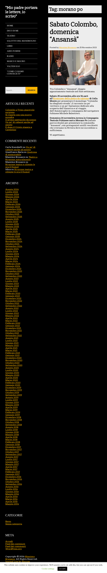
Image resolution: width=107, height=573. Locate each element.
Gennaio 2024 (12, 266)
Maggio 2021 (12, 345)
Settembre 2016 (13, 484)
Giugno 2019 (12, 402)
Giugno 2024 (12, 254)
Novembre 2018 (13, 420)
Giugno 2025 (12, 224)
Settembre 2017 (13, 454)
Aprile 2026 (11, 199)
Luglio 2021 (11, 340)
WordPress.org (13, 549)
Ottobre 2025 (12, 214)
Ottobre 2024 (12, 244)
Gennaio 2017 (12, 474)
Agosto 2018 (11, 427)
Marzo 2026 (11, 202)
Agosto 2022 (12, 308)
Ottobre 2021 (12, 333)
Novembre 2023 (13, 271)
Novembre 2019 (13, 390)
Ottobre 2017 (12, 452)
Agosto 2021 (11, 338)
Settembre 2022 (13, 306)
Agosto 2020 (12, 367)
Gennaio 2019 (12, 415)
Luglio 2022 (11, 311)
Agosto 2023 (12, 278)
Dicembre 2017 (13, 447)
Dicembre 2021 (13, 328)
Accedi (9, 541)
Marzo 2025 (11, 231)
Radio (10, 56)
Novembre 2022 (13, 301)
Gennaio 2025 (12, 236)
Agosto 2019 (11, 397)
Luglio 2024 (11, 251)
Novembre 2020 (13, 360)
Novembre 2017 (13, 449)
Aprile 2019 (11, 407)
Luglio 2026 (11, 192)
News (8, 521)
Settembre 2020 (13, 365)
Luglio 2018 (11, 429)
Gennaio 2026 (12, 206)
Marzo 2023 (11, 291)
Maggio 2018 (12, 434)
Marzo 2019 (11, 410)
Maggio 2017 (12, 464)
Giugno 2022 (12, 313)
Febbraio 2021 (12, 353)
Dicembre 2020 (13, 358)
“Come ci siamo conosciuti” (15, 72)
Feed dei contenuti (15, 544)
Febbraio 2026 (12, 204)
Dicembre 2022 (13, 298)
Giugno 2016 (12, 491)
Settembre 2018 (13, 424)
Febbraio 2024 (12, 263)
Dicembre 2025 (13, 209)
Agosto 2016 (11, 486)
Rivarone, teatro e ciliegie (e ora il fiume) (19, 170)
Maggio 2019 (12, 405)
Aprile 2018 (11, 437)
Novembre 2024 (13, 241)
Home (10, 26)
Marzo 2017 (11, 469)
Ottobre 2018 (12, 422)
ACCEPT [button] (62, 569)
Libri (9, 46)
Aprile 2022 (11, 318)
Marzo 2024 (11, 261)
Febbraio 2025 (12, 234)
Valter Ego (13, 66)
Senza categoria (13, 524)
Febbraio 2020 (12, 382)
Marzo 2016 (11, 499)
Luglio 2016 (11, 489)
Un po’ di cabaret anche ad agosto (20, 148)
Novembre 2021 (13, 330)
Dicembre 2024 (13, 239)
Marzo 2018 (11, 439)
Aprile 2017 (11, 467)
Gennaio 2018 (12, 444)
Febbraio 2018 (12, 442)
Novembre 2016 (13, 479)
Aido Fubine (13, 51)
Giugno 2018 (12, 432)
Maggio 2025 (12, 226)
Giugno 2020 (12, 372)
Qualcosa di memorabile (21, 153)
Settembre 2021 (13, 335)
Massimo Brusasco (67, 47)
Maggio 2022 (12, 315)
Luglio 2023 (11, 281)
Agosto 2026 (12, 189)
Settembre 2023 (13, 276)
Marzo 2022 (11, 320)
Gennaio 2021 (12, 355)
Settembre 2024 (13, 246)
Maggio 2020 (12, 375)
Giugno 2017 (12, 462)
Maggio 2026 (12, 197)
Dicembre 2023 (13, 268)
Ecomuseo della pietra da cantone (71, 98)
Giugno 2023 (12, 283)
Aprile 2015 (11, 501)
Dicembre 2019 (13, 387)
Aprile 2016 (11, 496)
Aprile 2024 (11, 258)
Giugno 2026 (12, 194)
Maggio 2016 (12, 494)
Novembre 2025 (13, 211)
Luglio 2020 (11, 370)
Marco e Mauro (16, 61)
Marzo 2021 (11, 350)
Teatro (11, 36)
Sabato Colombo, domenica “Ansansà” (74, 32)
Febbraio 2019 (12, 412)
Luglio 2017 (11, 459)
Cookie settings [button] (48, 569)
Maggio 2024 (12, 256)
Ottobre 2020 (12, 363)
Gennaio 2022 (12, 325)
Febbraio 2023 (12, 293)
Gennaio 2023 (12, 296)
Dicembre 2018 (13, 417)
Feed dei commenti (15, 546)
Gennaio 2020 (12, 385)
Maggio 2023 (12, 286)
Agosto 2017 (11, 457)
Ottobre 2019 (12, 392)
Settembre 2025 (13, 216)
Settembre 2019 (13, 395)
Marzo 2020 (11, 380)
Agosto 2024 (12, 249)
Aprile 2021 (11, 348)
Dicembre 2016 (13, 476)
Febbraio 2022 (12, 323)
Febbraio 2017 (12, 472)
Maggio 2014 (12, 504)
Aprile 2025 (11, 229)
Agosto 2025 (12, 219)
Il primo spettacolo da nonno (20, 120)
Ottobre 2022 (12, 303)
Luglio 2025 (11, 221)
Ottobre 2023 (12, 273)
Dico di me (13, 31)
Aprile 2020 (11, 377)
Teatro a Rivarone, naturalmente (21, 158)
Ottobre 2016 (12, 481)
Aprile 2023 (11, 288)
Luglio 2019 (11, 400)
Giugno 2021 (12, 343)
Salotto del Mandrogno (21, 41)
